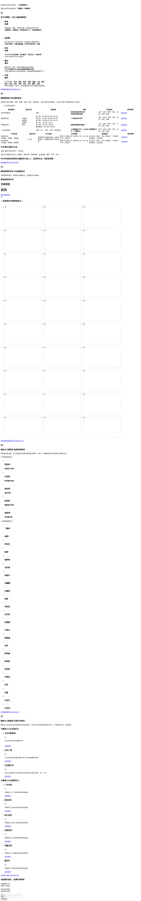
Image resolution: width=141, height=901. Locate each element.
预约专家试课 (5, 195)
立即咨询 (124, 113)
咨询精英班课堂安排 (8, 441)
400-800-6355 (16, 89)
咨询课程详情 (5, 162)
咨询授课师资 (5, 712)
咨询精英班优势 (6, 89)
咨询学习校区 (5, 875)
